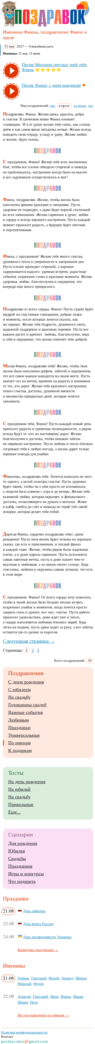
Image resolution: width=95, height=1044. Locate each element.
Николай (24, 984)
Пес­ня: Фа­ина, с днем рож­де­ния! (51, 85)
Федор (39, 984)
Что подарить (22, 881)
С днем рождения (26, 682)
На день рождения (26, 781)
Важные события (25, 712)
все (90, 106)
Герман (23, 978)
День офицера (34, 911)
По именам (19, 742)
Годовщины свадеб (27, 704)
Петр (34, 1002)
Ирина (66, 996)
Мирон (81, 978)
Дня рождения (22, 843)
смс (52, 106)
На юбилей (19, 789)
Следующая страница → (29, 641)
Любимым (18, 720)
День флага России (38, 924)
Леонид (67, 978)
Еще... (14, 812)
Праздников (20, 866)
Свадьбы (17, 858)
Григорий (38, 978)
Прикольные (21, 804)
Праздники (19, 727)
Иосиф (54, 978)
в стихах (80, 106)
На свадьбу (19, 697)
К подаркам (20, 750)
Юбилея (16, 851)
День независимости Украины (47, 937)
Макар (78, 996)
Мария (23, 1002)
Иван (54, 996)
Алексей (24, 996)
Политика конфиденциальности (24, 1032)
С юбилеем (19, 689)
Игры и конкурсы (26, 873)
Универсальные (24, 735)
